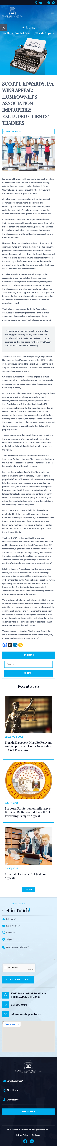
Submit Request (18, 979)
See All (28, 889)
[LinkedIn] (53, 2)
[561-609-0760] (36, 2)
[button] (3, 27)
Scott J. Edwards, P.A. (14, 132)
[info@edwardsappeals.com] (40, 2)
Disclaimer (36, 1135)
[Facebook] (48, 2)
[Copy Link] (20, 645)
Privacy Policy (22, 1135)
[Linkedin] (15, 645)
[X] (10, 645)
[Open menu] (52, 13)
